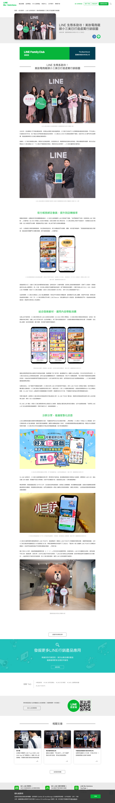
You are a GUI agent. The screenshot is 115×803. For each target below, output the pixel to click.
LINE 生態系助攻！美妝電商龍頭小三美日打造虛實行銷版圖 (42, 11)
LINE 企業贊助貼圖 (73, 683)
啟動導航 (57, 667)
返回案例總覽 (57, 772)
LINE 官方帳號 (61, 683)
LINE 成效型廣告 (49, 683)
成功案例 (21, 11)
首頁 (15, 11)
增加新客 (39, 683)
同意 (95, 796)
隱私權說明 (74, 799)
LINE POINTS (41, 686)
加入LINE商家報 (32, 708)
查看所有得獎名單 (57, 635)
